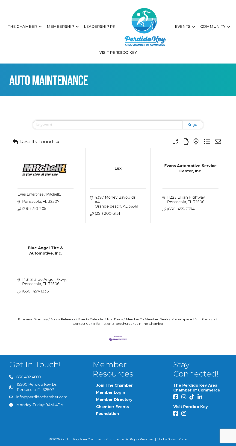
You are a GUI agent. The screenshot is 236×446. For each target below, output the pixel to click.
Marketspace (181, 319)
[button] (15, 142)
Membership (60, 26)
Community (212, 26)
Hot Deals (115, 319)
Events (182, 26)
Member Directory (114, 399)
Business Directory (33, 319)
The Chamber (22, 26)
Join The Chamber (149, 323)
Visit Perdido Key (118, 52)
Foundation (107, 413)
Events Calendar (91, 319)
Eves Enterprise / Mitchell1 (39, 194)
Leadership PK (99, 26)
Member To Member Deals (147, 319)
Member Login (110, 392)
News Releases (63, 319)
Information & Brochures (112, 323)
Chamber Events (112, 407)
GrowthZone (177, 439)
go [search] (194, 124)
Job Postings (205, 319)
